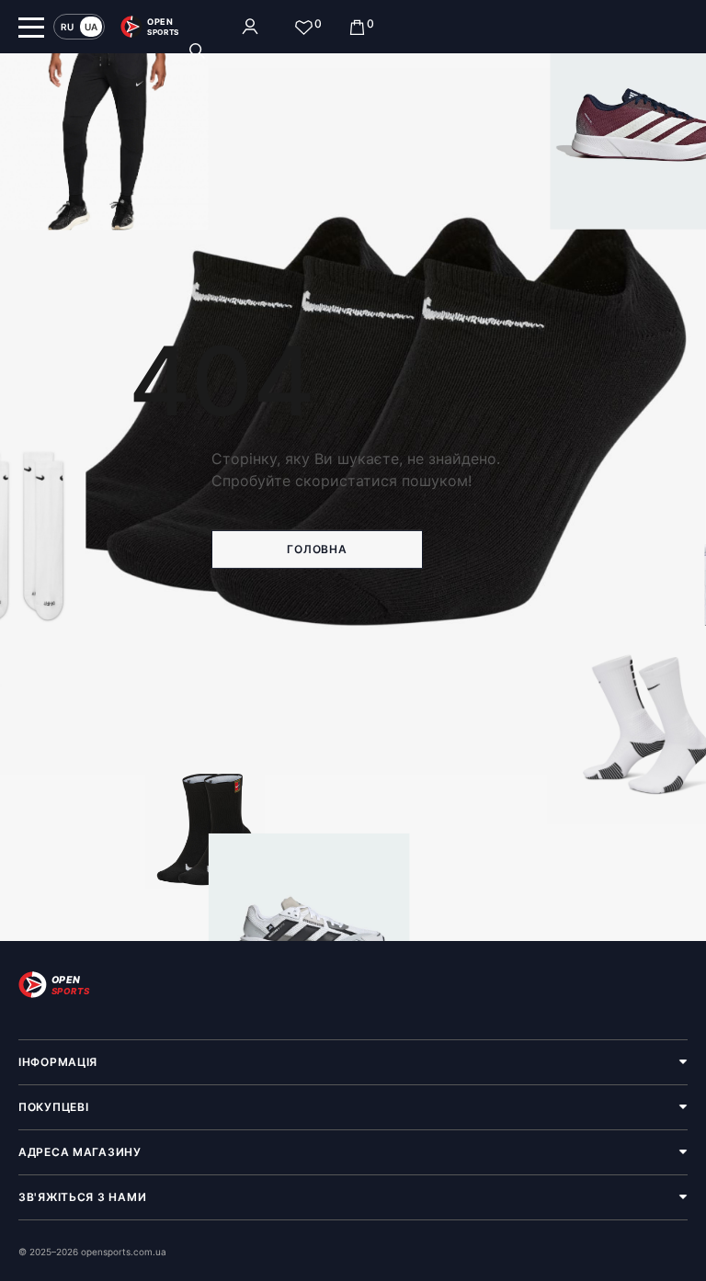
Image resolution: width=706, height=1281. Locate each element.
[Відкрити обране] (304, 27)
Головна (317, 549)
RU (67, 26)
